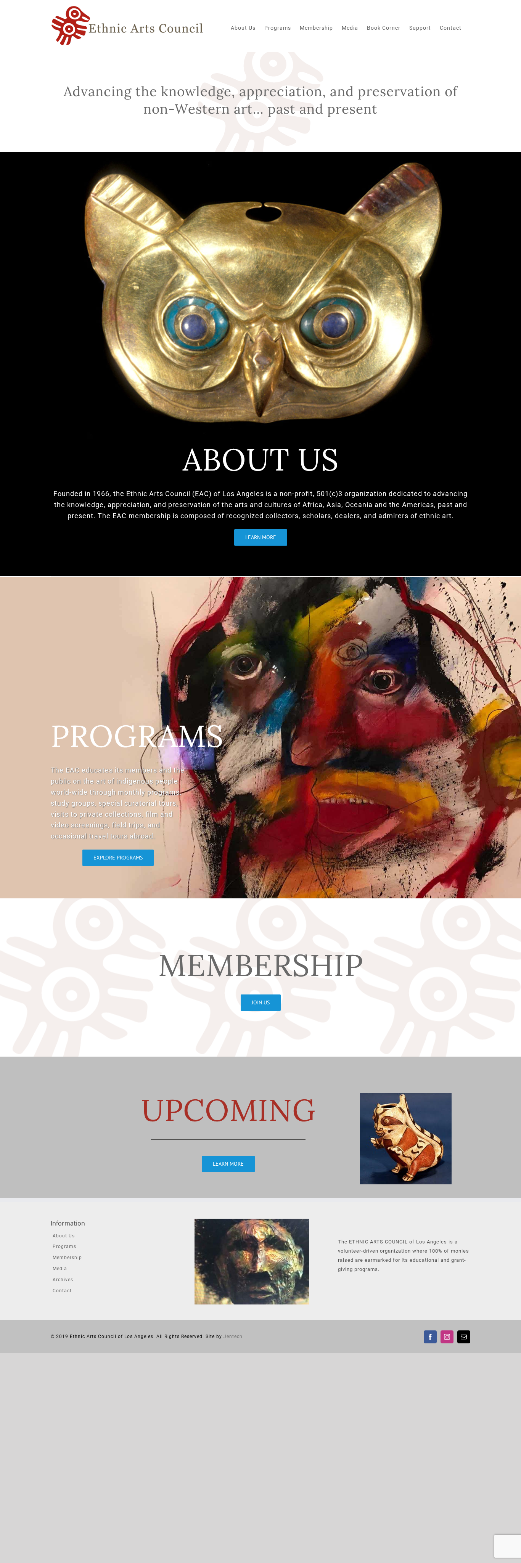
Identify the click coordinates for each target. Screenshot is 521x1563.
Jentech (233, 1336)
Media (60, 1268)
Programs (64, 1246)
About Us (64, 1236)
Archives (63, 1279)
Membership (67, 1257)
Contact (62, 1290)
